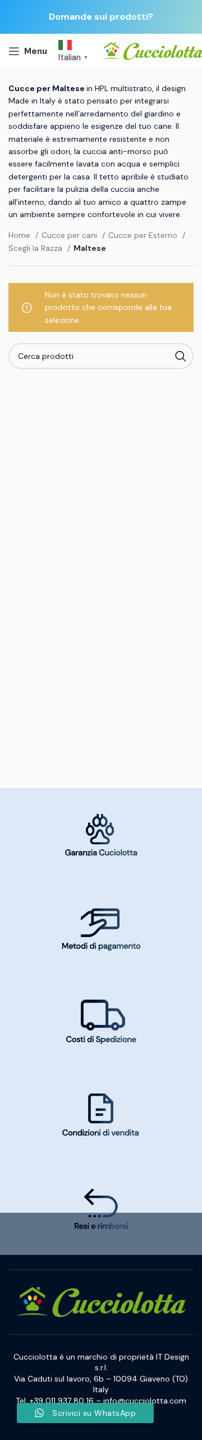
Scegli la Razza (36, 248)
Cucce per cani (70, 235)
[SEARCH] (181, 356)
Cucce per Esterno (144, 235)
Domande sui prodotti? (101, 16)
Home (20, 235)
